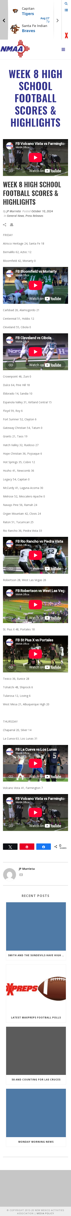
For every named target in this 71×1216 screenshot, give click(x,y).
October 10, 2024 (42, 211)
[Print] (13, 224)
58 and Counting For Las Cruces (36, 1079)
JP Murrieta (14, 211)
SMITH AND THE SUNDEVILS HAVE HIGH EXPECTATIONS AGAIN (37, 955)
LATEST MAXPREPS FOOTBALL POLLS (36, 1017)
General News (15, 216)
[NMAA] (15, 48)
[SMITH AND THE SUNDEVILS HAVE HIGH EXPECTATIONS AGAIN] (36, 926)
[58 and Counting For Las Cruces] (36, 1051)
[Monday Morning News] (36, 1113)
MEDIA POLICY (45, 1213)
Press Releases (34, 216)
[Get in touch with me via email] (21, 875)
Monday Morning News (36, 1141)
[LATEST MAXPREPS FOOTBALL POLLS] (36, 989)
